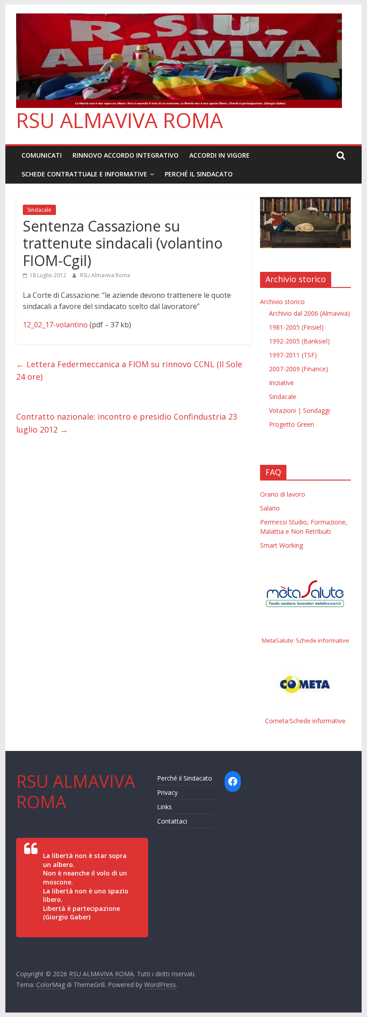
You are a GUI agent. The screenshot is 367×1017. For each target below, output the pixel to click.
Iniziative (281, 382)
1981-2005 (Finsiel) (296, 327)
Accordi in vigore (219, 155)
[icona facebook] (233, 781)
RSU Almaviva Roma (105, 275)
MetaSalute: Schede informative (305, 640)
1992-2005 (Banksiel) (299, 341)
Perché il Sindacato (199, 174)
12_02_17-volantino (55, 325)
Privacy (167, 792)
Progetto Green (291, 424)
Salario (270, 508)
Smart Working (281, 545)
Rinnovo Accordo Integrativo (126, 155)
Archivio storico (282, 301)
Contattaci (172, 821)
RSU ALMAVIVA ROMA (119, 120)
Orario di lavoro (282, 494)
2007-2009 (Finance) (298, 369)
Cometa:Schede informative (305, 721)
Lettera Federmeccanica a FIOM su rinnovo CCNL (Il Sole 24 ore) (129, 370)
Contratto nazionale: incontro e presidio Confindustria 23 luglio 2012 (126, 423)
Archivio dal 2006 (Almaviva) (309, 313)
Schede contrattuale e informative (84, 174)
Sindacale (39, 210)
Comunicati (41, 155)
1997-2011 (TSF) (293, 355)
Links (164, 806)
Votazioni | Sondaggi (299, 410)
